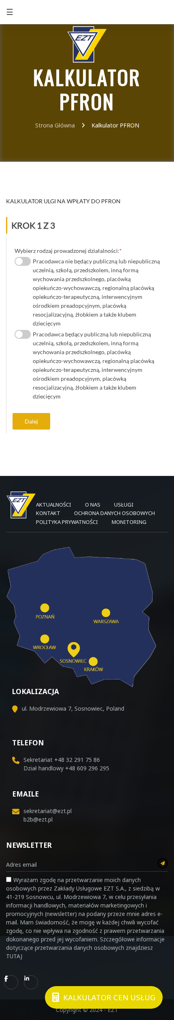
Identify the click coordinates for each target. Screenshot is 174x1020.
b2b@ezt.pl (38, 819)
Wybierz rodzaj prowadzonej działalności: (68, 250)
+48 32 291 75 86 (145, 12)
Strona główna (55, 125)
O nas (92, 504)
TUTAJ (14, 956)
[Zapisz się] (162, 863)
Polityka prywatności (67, 522)
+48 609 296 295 (87, 768)
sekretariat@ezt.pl (47, 811)
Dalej (31, 421)
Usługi (124, 504)
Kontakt (48, 513)
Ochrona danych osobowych (114, 513)
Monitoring (129, 522)
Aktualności (53, 504)
